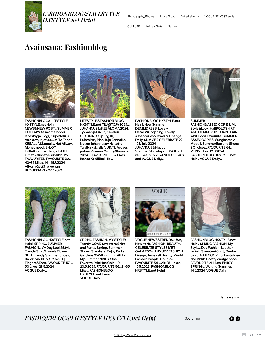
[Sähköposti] (238, 318)
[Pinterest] (231, 318)
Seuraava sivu (230, 297)
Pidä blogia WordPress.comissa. (132, 335)
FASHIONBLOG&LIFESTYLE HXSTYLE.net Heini (81, 17)
